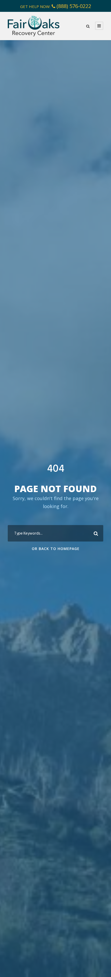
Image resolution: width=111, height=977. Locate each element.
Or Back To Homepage (56, 548)
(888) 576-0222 (74, 6)
